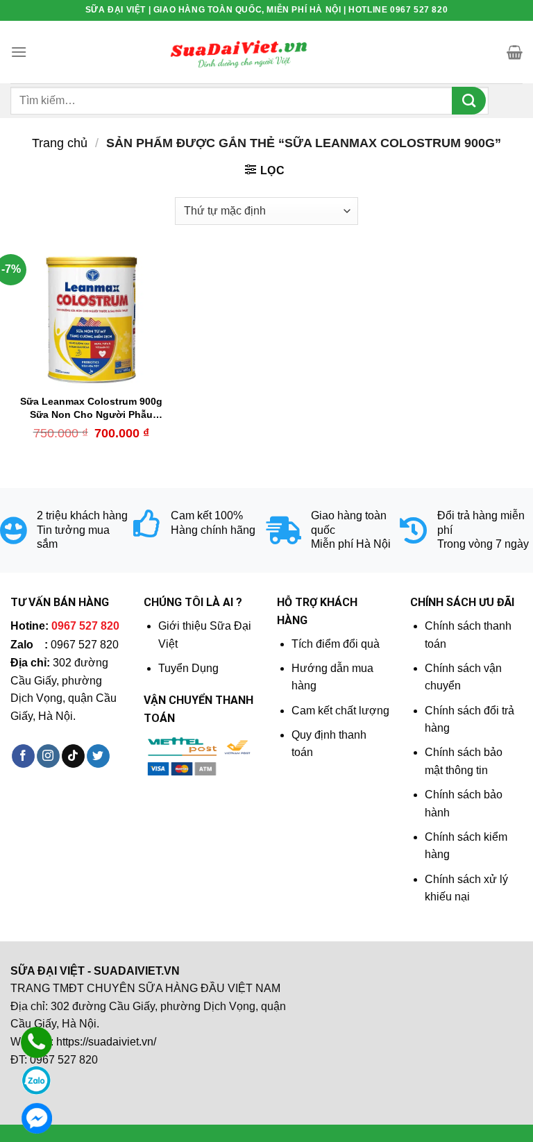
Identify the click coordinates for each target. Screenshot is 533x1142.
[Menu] (18, 52)
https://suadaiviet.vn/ (106, 1042)
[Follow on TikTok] (73, 756)
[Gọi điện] (36, 1042)
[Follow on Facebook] (23, 756)
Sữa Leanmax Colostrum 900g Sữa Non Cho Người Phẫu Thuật (91, 408)
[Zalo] (36, 1080)
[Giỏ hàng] (515, 52)
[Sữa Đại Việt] (238, 52)
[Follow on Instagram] (48, 756)
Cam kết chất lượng (340, 710)
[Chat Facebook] (36, 1118)
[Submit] (469, 101)
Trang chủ (59, 142)
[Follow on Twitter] (98, 756)
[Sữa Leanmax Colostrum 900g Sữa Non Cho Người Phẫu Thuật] (91, 320)
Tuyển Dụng (188, 668)
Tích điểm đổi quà (335, 644)
